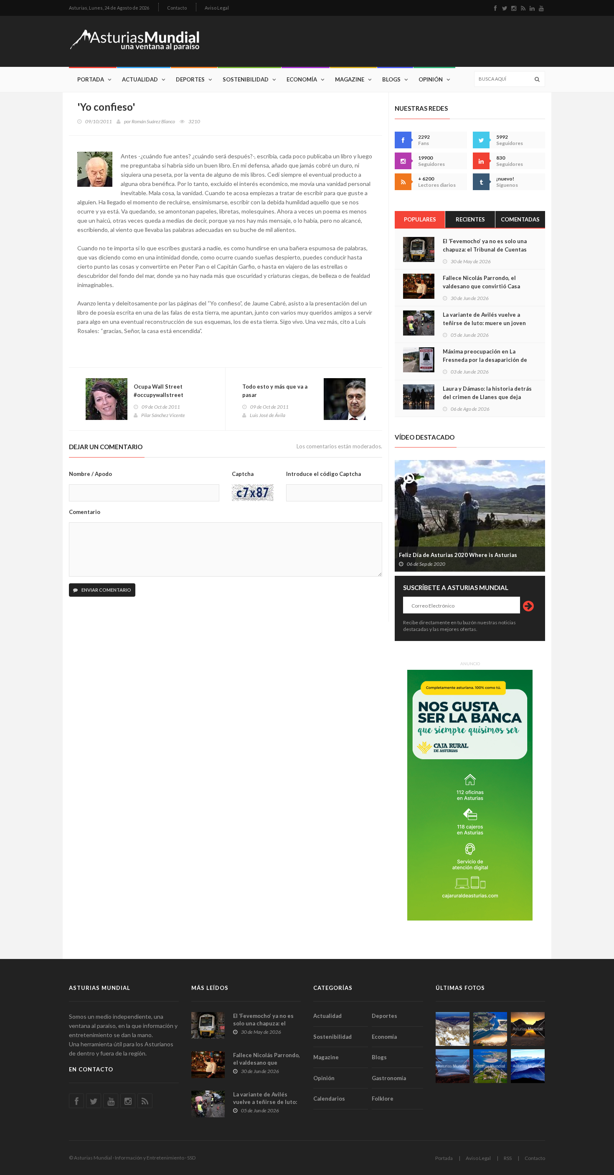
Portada (90, 79)
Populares (420, 219)
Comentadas (520, 219)
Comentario (84, 512)
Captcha (243, 474)
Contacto (177, 7)
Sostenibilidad (246, 79)
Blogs (391, 79)
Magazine (349, 79)
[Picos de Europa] (528, 1066)
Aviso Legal (217, 7)
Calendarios (329, 1098)
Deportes (190, 79)
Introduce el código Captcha (323, 474)
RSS (508, 1158)
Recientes (470, 219)
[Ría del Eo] (490, 1066)
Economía (302, 79)
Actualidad (140, 79)
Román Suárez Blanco (153, 121)
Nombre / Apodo (90, 474)
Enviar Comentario (106, 590)
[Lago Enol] (528, 1029)
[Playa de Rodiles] (490, 1029)
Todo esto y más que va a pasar (274, 390)
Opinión (431, 79)
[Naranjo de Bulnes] (452, 1029)
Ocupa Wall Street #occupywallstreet (158, 390)
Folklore (382, 1098)
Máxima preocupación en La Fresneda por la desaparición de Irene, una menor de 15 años (485, 359)
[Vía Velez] (452, 1066)
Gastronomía (389, 1078)
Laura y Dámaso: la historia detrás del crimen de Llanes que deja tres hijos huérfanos (487, 397)
